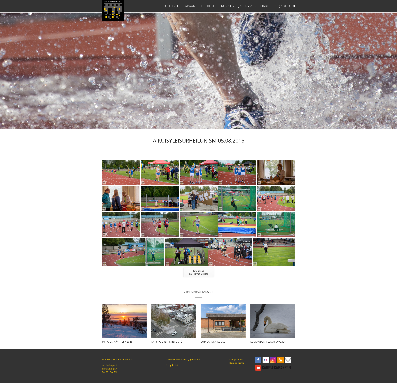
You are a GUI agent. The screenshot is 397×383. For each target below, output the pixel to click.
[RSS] (280, 360)
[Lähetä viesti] (288, 360)
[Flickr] (266, 360)
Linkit (265, 6)
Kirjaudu (282, 6)
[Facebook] (258, 360)
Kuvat (226, 6)
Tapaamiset (192, 6)
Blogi (211, 6)
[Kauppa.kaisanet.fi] (273, 368)
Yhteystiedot (172, 365)
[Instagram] (273, 360)
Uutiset (171, 6)
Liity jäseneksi (236, 359)
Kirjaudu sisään (237, 362)
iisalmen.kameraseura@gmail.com (183, 359)
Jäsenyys (246, 6)
